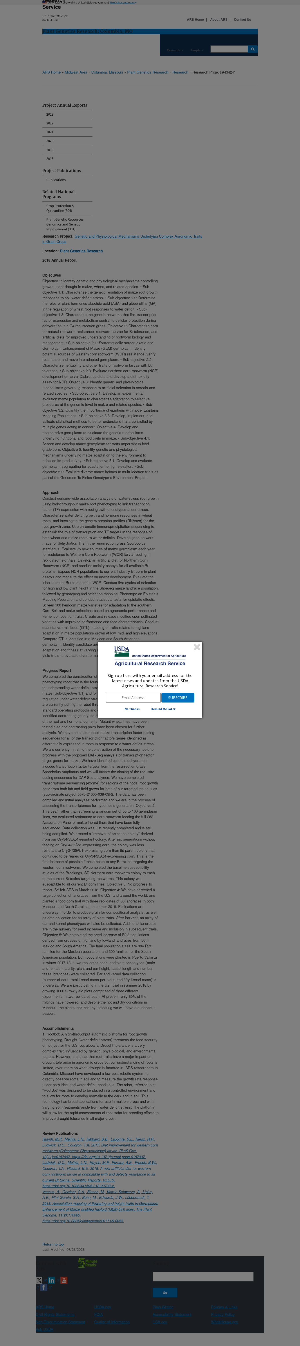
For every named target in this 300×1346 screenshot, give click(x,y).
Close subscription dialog (197, 647)
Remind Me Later (163, 709)
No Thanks (132, 709)
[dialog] (150, 680)
